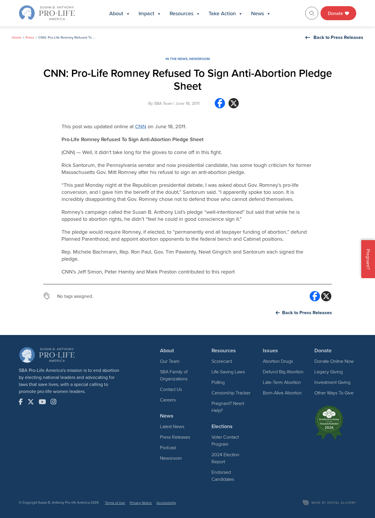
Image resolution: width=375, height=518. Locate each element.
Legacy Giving (328, 371)
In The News (177, 58)
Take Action (222, 13)
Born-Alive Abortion (282, 392)
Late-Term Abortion (282, 382)
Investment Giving (332, 382)
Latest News (172, 426)
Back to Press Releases (338, 37)
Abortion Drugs (278, 361)
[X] (234, 105)
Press (29, 37)
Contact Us (171, 389)
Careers (168, 399)
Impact (146, 13)
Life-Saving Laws (228, 371)
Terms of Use (115, 502)
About (116, 13)
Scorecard (222, 361)
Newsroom (199, 58)
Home (16, 37)
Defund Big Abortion (283, 371)
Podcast (168, 447)
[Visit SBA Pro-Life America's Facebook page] (21, 401)
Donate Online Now (334, 361)
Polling (218, 382)
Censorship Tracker (231, 392)
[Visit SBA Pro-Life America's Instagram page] (53, 401)
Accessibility (166, 502)
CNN (140, 126)
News (257, 13)
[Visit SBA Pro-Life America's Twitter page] (31, 401)
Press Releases (175, 437)
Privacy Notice (141, 502)
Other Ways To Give (334, 392)
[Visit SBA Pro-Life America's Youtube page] (42, 401)
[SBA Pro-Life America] (47, 12)
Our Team (170, 361)
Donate (336, 13)
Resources (181, 13)
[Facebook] (220, 105)
